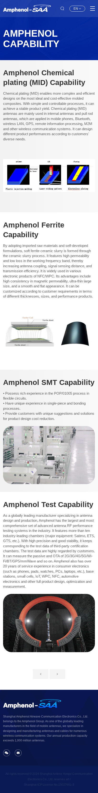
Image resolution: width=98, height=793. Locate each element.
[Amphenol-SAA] (27, 9)
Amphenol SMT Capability (48, 382)
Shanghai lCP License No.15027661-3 (49, 784)
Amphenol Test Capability (48, 504)
